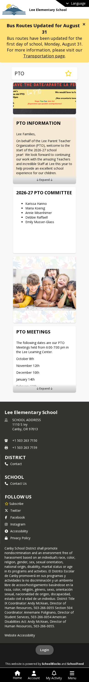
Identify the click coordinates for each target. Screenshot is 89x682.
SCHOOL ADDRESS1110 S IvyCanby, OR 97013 (26, 424)
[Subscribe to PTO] (68, 73)
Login (44, 650)
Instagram (17, 524)
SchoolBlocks (51, 664)
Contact (16, 464)
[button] (84, 24)
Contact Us (18, 483)
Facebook (17, 517)
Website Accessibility (20, 635)
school (14, 477)
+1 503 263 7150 (24, 440)
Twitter (15, 510)
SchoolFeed (75, 664)
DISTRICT (15, 457)
